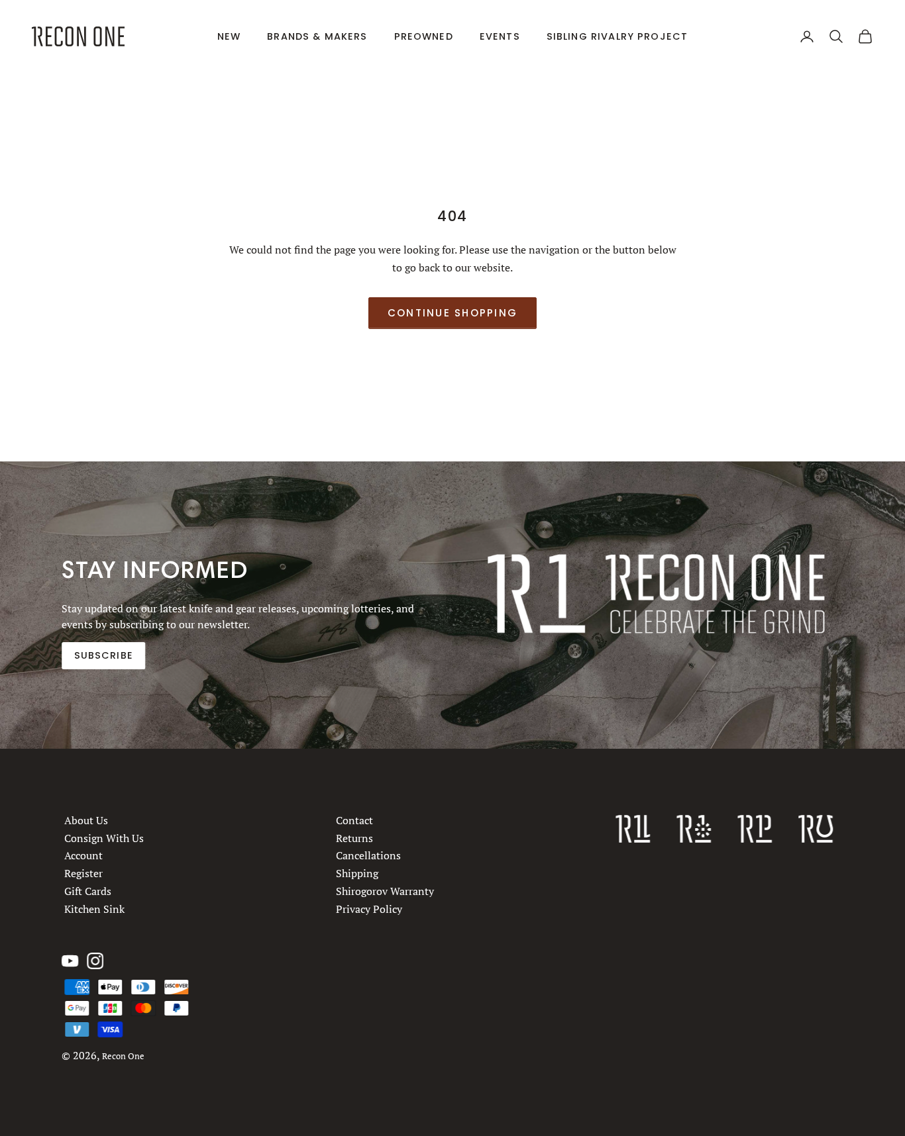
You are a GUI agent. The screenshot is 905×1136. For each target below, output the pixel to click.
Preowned (423, 36)
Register (83, 873)
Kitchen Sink (94, 908)
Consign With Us (104, 838)
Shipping (357, 873)
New (228, 36)
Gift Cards (87, 891)
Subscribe (103, 655)
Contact (354, 820)
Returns (354, 838)
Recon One (123, 1056)
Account (83, 855)
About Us (86, 820)
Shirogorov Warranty (385, 891)
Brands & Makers (317, 36)
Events (500, 36)
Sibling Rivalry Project (617, 36)
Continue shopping (452, 313)
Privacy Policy (369, 908)
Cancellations (368, 855)
